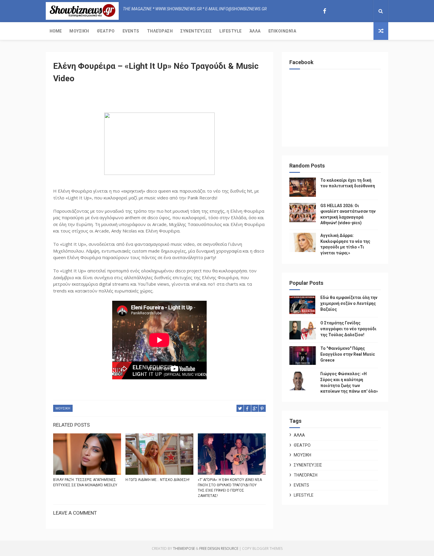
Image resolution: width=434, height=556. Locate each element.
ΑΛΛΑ (299, 435)
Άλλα (255, 31)
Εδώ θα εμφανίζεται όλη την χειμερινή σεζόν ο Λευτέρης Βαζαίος (348, 303)
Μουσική (79, 31)
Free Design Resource (218, 548)
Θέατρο (106, 31)
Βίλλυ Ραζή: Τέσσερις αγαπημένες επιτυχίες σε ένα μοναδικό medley (85, 482)
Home (56, 31)
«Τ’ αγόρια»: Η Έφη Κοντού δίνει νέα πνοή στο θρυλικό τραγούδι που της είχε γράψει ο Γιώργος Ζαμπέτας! (230, 488)
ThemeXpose (184, 548)
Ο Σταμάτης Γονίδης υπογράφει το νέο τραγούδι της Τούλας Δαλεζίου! (348, 329)
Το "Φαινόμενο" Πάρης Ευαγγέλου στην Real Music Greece (347, 354)
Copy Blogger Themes (262, 548)
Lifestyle (230, 31)
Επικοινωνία (282, 31)
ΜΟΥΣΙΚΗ (63, 408)
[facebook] (324, 11)
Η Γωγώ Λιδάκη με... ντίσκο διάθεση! (157, 480)
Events (131, 31)
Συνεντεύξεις (196, 31)
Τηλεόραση (160, 31)
